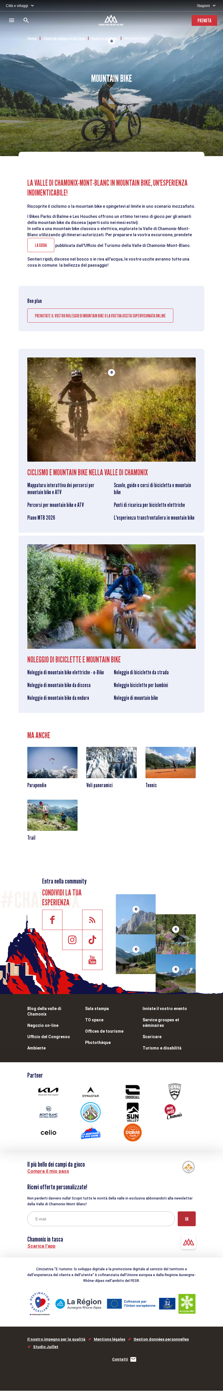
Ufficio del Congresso (48, 1036)
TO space (94, 1020)
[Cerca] (26, 20)
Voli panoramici (99, 785)
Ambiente (36, 1048)
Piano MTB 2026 (41, 517)
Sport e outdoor (105, 38)
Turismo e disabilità (162, 1048)
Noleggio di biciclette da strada (141, 672)
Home (32, 38)
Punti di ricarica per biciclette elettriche (149, 504)
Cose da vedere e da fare (64, 38)
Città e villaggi (17, 6)
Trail (31, 837)
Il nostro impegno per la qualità (56, 1339)
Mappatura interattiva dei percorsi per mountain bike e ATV (60, 489)
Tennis (151, 785)
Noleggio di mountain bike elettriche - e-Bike (65, 672)
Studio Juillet (45, 1347)
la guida (41, 245)
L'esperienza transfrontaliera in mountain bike (154, 517)
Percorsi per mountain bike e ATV (55, 504)
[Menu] (11, 20)
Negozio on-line (42, 1025)
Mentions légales (109, 1339)
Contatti (120, 1359)
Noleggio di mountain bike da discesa (59, 685)
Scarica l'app (41, 1246)
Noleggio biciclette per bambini (141, 685)
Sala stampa (97, 1008)
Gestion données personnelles (161, 1339)
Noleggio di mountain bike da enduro (58, 697)
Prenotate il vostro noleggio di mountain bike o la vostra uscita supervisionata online (100, 316)
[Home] (112, 21)
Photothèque (98, 1042)
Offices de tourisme (104, 1031)
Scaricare (152, 1036)
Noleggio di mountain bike (136, 697)
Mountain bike (136, 38)
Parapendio (36, 785)
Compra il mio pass (48, 1171)
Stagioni (203, 6)
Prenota (204, 20)
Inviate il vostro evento (165, 1008)
